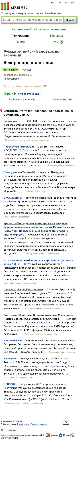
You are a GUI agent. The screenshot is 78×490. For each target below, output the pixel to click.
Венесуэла (10, 172)
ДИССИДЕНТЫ (13, 197)
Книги (21, 42)
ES (66, 2)
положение (11, 121)
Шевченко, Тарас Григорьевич (23, 289)
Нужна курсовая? (29, 93)
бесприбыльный (62, 98)
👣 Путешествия (9, 430)
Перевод (25, 69)
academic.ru (14, 6)
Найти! (70, 20)
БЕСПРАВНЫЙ (13, 340)
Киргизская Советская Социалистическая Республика (38, 315)
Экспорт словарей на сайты (14, 435)
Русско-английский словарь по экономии (39, 29)
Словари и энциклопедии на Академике (31, 13)
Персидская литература (19, 146)
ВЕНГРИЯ (10, 384)
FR (72, 2)
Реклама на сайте (39, 424)
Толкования (21, 35)
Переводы (57, 35)
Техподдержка (23, 424)
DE (59, 2)
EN (52, 2)
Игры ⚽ (57, 42)
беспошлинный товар (22, 98)
